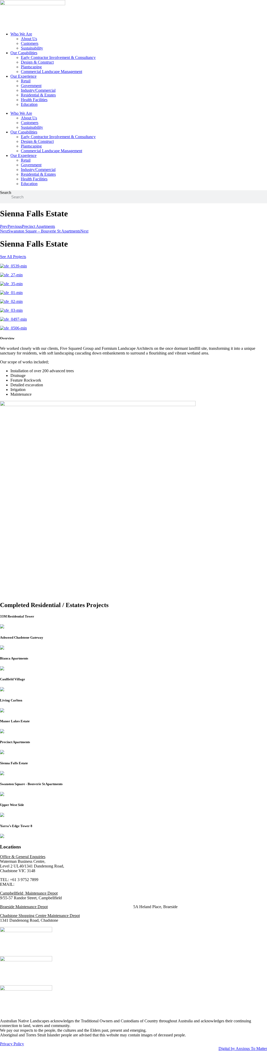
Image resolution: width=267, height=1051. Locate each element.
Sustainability (32, 48)
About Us (29, 38)
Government (31, 85)
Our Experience (23, 76)
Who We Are (21, 34)
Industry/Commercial (38, 90)
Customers (29, 43)
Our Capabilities (23, 53)
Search (5, 192)
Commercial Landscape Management (51, 71)
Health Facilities (34, 99)
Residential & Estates (38, 95)
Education (29, 104)
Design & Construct (37, 62)
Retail (26, 81)
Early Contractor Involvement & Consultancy (58, 57)
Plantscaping (31, 67)
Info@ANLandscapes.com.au (40, 884)
